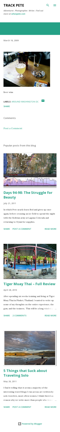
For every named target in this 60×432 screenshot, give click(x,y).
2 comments (19, 315)
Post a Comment (12, 128)
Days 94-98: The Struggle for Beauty (27, 195)
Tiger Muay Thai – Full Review (29, 283)
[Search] (48, 5)
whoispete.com (18, 13)
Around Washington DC (25, 101)
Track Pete (13, 5)
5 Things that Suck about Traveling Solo (25, 373)
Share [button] (6, 106)
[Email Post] (43, 101)
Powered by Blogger (31, 423)
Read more (51, 228)
